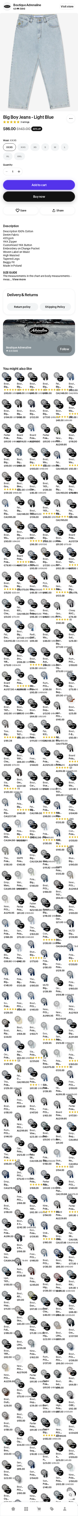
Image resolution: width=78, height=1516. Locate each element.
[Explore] (26, 1509)
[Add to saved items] (5, 375)
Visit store (67, 6)
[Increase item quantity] (19, 171)
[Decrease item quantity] (7, 171)
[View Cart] (39, 1509)
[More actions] (71, 118)
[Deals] (51, 1509)
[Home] (13, 1509)
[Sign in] (64, 1509)
